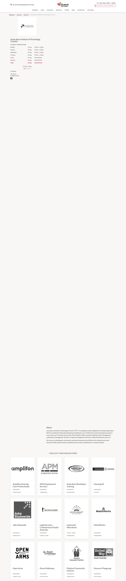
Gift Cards (90, 10)
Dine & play (50, 10)
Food (42, 10)
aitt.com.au (13, 74)
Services (19, 14)
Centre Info (81, 10)
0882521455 (15, 75)
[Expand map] (81, 220)
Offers (67, 10)
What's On (59, 10)
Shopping (35, 10)
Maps (73, 10)
